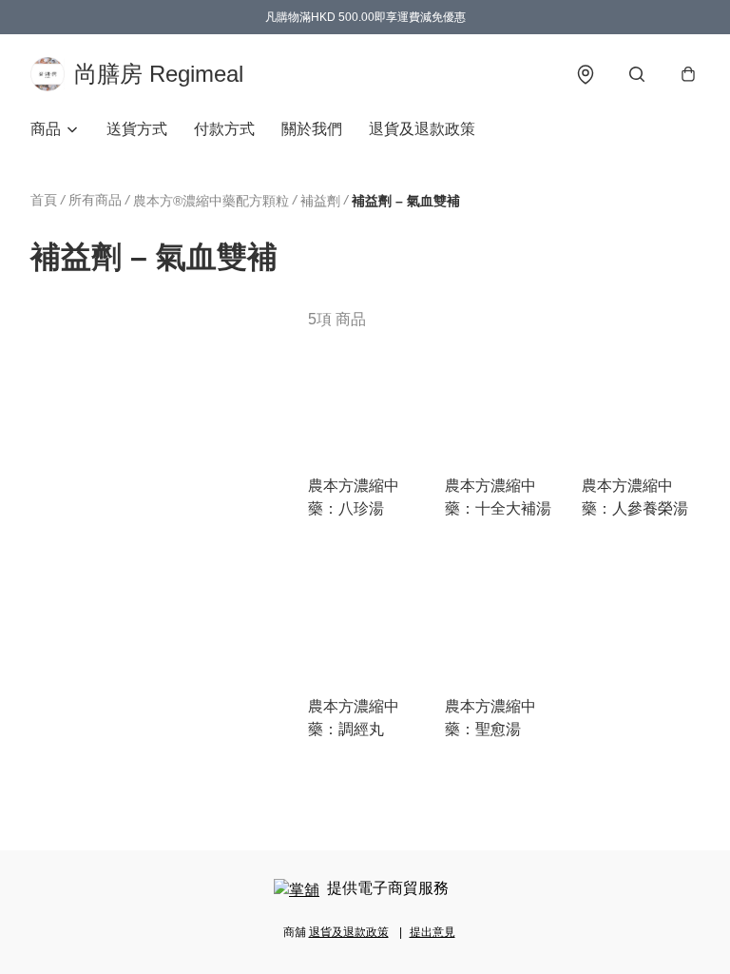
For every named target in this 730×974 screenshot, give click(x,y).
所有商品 (95, 199)
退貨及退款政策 (422, 129)
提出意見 (432, 932)
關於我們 (311, 129)
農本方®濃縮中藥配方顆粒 (211, 200)
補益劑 (320, 200)
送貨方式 (136, 129)
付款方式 (224, 129)
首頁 (43, 199)
